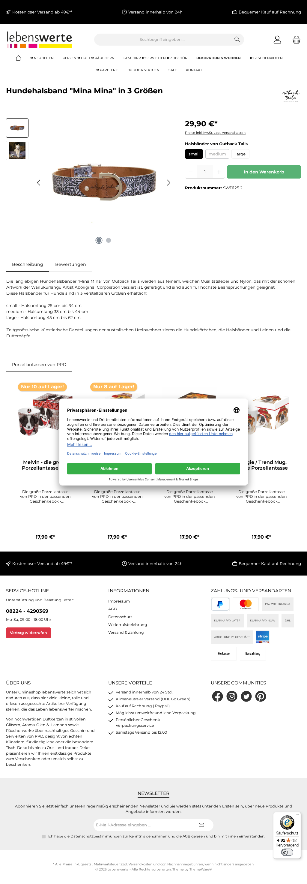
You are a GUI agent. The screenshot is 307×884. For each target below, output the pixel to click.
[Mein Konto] (277, 39)
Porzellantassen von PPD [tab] (39, 364)
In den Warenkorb (264, 172)
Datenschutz (120, 617)
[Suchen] (237, 40)
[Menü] (297, 815)
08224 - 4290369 (27, 611)
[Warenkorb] (294, 39)
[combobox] (162, 40)
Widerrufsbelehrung (127, 624)
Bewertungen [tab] (70, 264)
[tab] (27, 264)
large (240, 154)
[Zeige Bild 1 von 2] (99, 240)
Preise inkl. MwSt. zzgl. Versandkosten (215, 133)
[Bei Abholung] (253, 653)
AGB (112, 609)
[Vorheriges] (38, 182)
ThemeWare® (200, 869)
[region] (89, 182)
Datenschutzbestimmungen (96, 836)
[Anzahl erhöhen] (219, 172)
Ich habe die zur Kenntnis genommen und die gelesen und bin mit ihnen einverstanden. (156, 836)
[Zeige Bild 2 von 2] (108, 240)
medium (219, 155)
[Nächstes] (168, 182)
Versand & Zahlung (126, 632)
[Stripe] (263, 637)
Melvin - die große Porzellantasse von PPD (45, 465)
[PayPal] (220, 604)
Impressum (119, 601)
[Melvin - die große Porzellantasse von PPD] (45, 414)
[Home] (22, 58)
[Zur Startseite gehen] (39, 40)
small (194, 154)
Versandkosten (140, 864)
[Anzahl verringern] (191, 172)
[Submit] (201, 825)
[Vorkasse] (224, 653)
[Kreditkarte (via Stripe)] (246, 604)
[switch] (287, 852)
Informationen (128, 591)
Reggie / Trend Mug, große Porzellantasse (261, 465)
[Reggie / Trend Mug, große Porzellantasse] (261, 414)
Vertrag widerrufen (28, 632)
